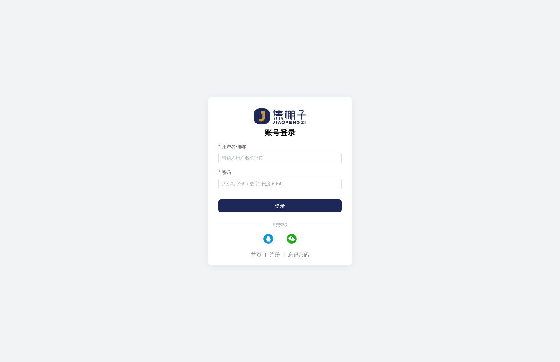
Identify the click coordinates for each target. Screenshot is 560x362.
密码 (226, 172)
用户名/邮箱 (234, 146)
